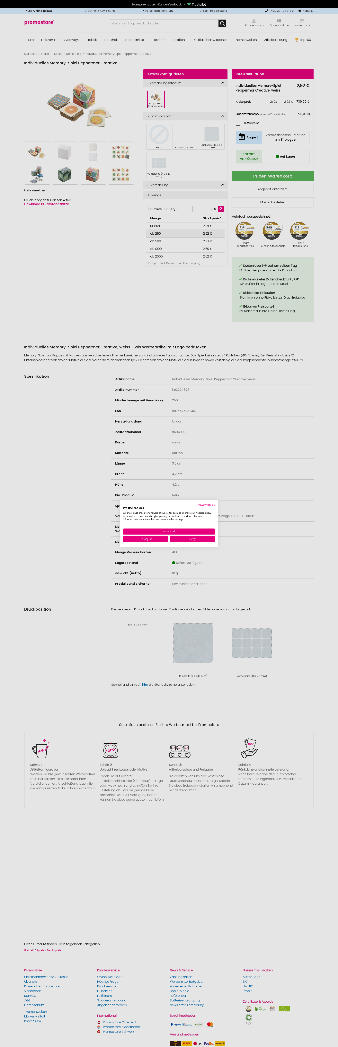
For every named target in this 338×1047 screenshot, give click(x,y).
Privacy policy (206, 505)
